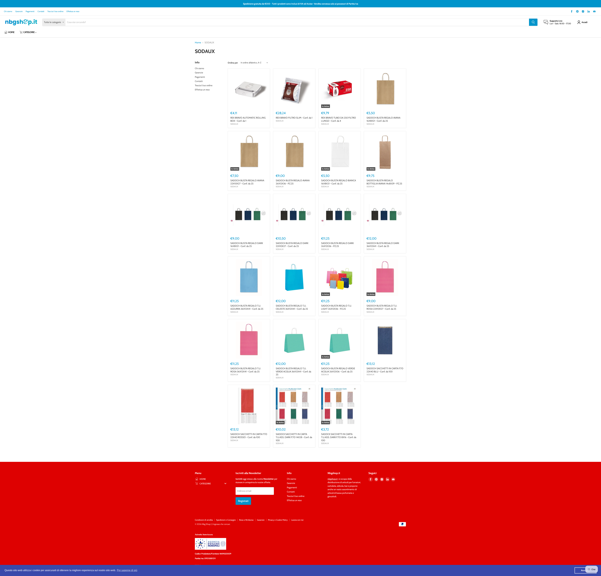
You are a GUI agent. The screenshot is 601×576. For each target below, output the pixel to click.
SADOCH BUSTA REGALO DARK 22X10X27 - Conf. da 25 (292, 245)
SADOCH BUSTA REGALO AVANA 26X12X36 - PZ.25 (293, 182)
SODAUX (234, 124)
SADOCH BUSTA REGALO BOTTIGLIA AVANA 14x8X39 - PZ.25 (384, 182)
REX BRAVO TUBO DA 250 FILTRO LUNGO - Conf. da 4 (338, 119)
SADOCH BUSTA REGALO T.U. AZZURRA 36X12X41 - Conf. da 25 (246, 307)
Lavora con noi (297, 520)
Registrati (243, 500)
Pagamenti (30, 11)
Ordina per (233, 62)
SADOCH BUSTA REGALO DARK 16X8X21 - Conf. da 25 (246, 245)
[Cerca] (533, 22)
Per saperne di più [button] (127, 570)
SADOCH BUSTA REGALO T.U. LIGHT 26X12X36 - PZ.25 (336, 307)
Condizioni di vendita (204, 520)
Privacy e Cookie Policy (278, 520)
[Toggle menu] (225, 483)
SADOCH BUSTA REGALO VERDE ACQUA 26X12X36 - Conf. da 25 (338, 370)
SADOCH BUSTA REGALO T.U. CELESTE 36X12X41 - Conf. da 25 (292, 307)
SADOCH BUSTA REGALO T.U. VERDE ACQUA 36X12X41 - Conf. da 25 (293, 371)
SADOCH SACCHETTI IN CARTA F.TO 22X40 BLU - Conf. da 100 (385, 370)
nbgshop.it (333, 478)
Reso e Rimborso (246, 520)
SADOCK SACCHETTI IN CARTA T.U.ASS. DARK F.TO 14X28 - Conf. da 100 (294, 437)
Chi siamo (8, 11)
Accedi (584, 22)
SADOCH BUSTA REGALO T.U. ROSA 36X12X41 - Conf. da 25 (245, 370)
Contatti (41, 11)
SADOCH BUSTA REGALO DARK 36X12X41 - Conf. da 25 (383, 245)
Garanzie (19, 11)
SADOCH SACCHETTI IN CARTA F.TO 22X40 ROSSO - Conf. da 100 (248, 436)
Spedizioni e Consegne (226, 520)
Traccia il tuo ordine (55, 11)
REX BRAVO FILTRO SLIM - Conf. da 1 (294, 117)
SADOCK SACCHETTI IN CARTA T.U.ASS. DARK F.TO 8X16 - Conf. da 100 (338, 437)
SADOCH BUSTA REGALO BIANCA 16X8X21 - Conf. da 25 (338, 182)
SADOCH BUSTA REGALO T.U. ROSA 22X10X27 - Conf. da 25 (382, 307)
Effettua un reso (73, 11)
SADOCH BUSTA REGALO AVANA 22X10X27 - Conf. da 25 (247, 182)
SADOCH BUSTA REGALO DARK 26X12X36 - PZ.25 (337, 245)
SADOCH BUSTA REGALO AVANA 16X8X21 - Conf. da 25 (383, 119)
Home (198, 42)
